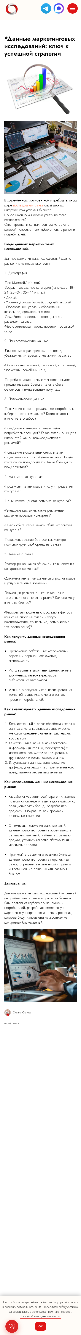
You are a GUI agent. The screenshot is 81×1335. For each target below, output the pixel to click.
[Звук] (56, 42)
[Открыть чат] (11, 1326)
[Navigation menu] (72, 8)
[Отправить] (66, 1288)
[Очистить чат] (62, 42)
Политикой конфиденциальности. (40, 1316)
